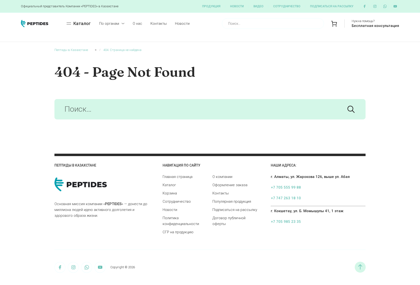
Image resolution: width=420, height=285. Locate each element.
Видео (258, 6)
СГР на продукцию (178, 232)
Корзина (170, 193)
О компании (222, 177)
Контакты (158, 23)
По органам (109, 23)
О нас (137, 23)
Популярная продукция (231, 201)
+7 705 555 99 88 (286, 187)
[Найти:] (210, 110)
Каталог (169, 185)
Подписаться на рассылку (331, 6)
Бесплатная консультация (375, 26)
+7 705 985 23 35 (286, 221)
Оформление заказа (229, 185)
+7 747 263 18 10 (286, 198)
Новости (237, 6)
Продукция (211, 6)
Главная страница (177, 177)
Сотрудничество (286, 6)
